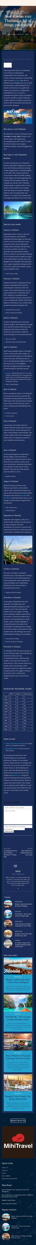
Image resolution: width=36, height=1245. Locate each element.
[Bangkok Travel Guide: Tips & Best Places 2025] (8, 934)
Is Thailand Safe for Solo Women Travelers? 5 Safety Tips (10, 854)
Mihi (14, 34)
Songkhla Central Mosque (8, 1200)
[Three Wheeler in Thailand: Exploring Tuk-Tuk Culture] (8, 924)
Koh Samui (7, 498)
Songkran (8, 373)
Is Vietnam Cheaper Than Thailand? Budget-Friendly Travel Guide (23, 944)
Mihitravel (16, 775)
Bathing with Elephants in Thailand (15, 743)
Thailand (25, 12)
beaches (16, 80)
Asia (19, 12)
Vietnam (17, 940)
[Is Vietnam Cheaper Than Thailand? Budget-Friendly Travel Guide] (8, 943)
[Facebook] (18, 888)
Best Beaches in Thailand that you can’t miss (26, 853)
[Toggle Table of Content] (8, 65)
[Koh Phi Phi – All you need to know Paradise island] (8, 914)
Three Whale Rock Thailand (9, 1203)
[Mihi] (9, 34)
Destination (11, 12)
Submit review (8, 831)
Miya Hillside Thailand (12, 748)
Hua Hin (24, 495)
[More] (27, 54)
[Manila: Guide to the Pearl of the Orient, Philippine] (8, 904)
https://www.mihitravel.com (18, 874)
